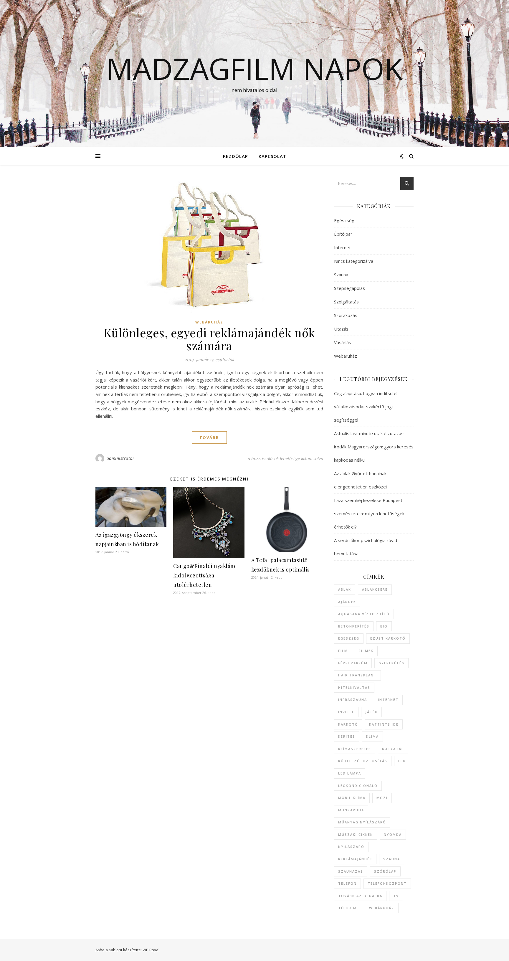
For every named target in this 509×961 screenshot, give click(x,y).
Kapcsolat (272, 156)
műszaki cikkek (355, 834)
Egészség (344, 220)
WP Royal (151, 949)
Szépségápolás (349, 288)
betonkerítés (353, 626)
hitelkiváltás (354, 687)
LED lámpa (349, 773)
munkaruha (351, 810)
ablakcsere (375, 589)
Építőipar (343, 234)
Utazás (341, 329)
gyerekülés (391, 663)
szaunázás (350, 871)
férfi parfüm (353, 663)
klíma (372, 736)
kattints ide (384, 724)
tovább (209, 437)
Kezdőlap (235, 156)
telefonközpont (387, 883)
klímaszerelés (354, 749)
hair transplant (357, 675)
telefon (347, 883)
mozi (382, 797)
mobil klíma (352, 797)
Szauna (341, 275)
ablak (344, 589)
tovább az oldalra (360, 896)
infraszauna (352, 699)
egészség (348, 638)
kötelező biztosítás (362, 761)
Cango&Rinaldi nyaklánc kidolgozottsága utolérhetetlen (205, 575)
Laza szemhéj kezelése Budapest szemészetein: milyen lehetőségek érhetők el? (369, 513)
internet (388, 699)
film (343, 650)
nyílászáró (351, 846)
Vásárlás (342, 342)
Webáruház (209, 322)
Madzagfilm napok (254, 68)
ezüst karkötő (388, 638)
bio (384, 626)
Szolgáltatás (346, 302)
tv (396, 896)
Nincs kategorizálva (353, 261)
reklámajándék (355, 859)
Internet (342, 247)
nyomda (393, 834)
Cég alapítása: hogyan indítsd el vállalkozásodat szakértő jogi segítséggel (365, 406)
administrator (121, 458)
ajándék (347, 602)
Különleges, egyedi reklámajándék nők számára (209, 339)
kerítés (346, 736)
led (402, 761)
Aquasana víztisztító (364, 614)
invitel (346, 712)
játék (371, 712)
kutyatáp (393, 749)
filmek (366, 650)
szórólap (385, 871)
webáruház (381, 908)
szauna (391, 859)
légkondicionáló (358, 785)
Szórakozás (345, 315)
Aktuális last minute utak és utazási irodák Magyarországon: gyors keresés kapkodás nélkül (374, 446)
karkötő (348, 724)
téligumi (348, 908)
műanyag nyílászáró (362, 822)
